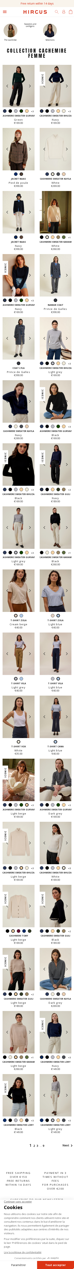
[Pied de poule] (21, 237)
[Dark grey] (58, 174)
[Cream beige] (52, 616)
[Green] (21, 300)
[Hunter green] (58, 490)
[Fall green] (64, 237)
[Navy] (5, 111)
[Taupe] (58, 237)
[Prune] (18, 931)
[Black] (10, 111)
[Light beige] (27, 111)
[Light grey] (16, 111)
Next (68, 1145)
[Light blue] (21, 616)
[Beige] (64, 174)
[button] (30, 86)
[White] (64, 111)
